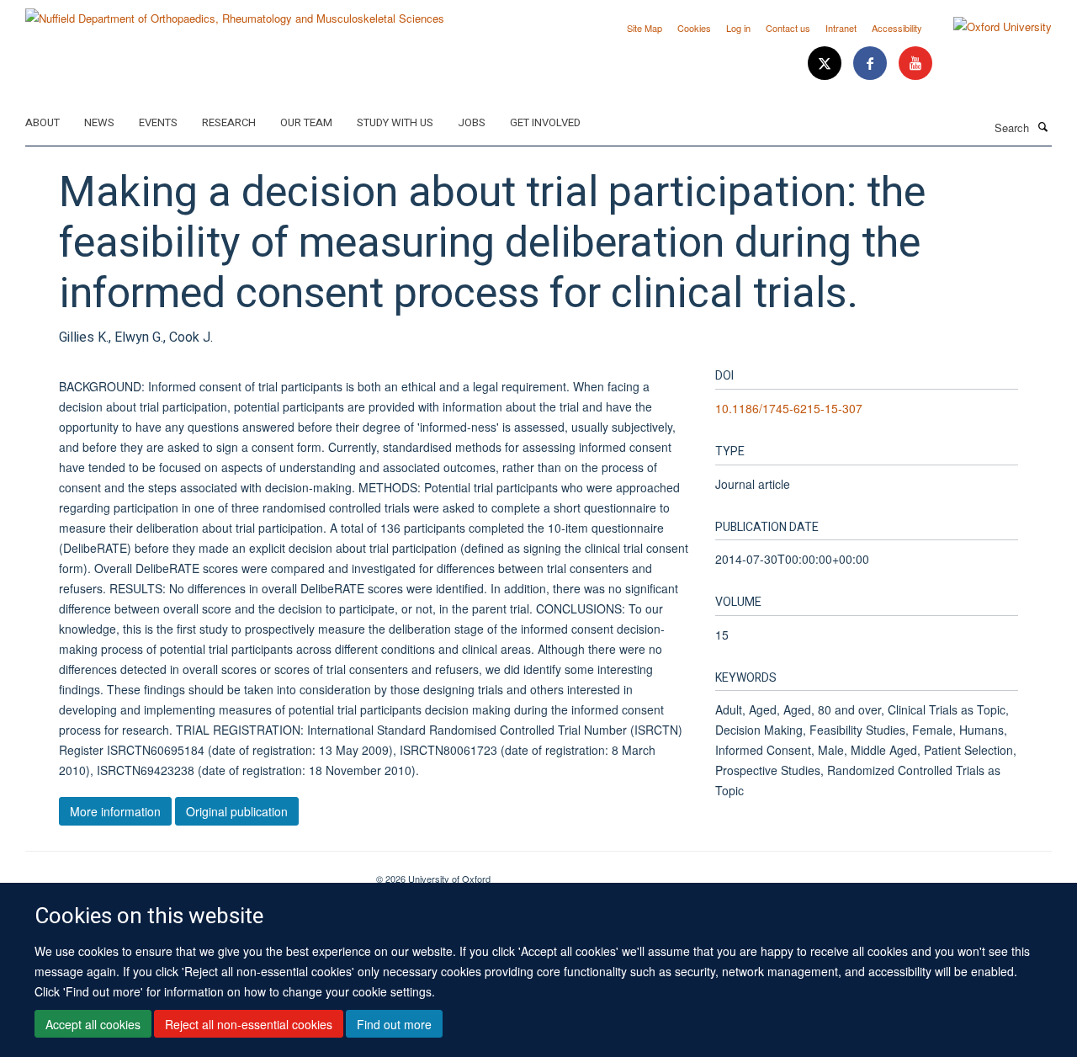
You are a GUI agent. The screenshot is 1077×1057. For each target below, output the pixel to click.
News (99, 122)
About (42, 122)
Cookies (694, 28)
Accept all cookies (93, 1024)
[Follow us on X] (826, 64)
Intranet (841, 28)
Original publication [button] (237, 811)
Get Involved (545, 122)
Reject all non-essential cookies (248, 1024)
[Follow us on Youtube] (915, 64)
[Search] (1042, 126)
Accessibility (897, 28)
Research (229, 122)
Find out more (394, 1024)
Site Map (644, 28)
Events (158, 122)
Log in (738, 28)
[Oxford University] (990, 27)
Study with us (395, 122)
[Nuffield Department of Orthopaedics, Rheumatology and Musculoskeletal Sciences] (234, 12)
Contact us (788, 28)
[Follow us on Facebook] (871, 64)
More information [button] (115, 811)
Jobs (471, 122)
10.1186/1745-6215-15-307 (788, 408)
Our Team (306, 122)
